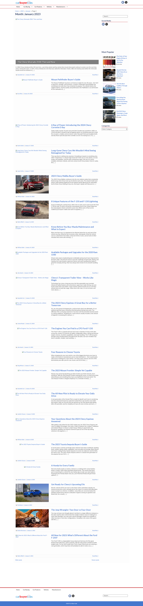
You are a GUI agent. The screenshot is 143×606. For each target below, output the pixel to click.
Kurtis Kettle (20, 145)
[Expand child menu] (31, 6)
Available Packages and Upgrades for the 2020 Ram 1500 (74, 253)
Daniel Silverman (21, 530)
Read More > (95, 74)
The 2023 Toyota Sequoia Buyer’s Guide (69, 444)
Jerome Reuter (21, 323)
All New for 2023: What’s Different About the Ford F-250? (74, 536)
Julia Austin (20, 273)
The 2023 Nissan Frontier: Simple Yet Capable (71, 370)
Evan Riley (20, 93)
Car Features (38, 6)
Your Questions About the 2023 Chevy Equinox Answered (72, 420)
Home (18, 6)
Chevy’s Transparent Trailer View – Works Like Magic (72, 278)
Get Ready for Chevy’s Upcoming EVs (68, 484)
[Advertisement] (57, 109)
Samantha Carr (21, 74)
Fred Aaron (20, 505)
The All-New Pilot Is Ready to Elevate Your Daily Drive (73, 394)
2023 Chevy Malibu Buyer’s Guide (66, 176)
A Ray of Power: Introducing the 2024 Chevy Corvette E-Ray (71, 126)
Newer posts (95, 560)
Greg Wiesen (20, 365)
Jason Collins (20, 171)
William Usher (20, 196)
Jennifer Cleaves (21, 414)
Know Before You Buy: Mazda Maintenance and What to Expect (72, 228)
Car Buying (27, 6)
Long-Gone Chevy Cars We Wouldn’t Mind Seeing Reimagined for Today (73, 151)
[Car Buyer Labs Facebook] (122, 2)
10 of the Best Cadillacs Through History (122, 85)
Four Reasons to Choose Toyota (65, 352)
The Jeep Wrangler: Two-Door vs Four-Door (71, 510)
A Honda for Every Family (62, 465)
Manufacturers (60, 6)
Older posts (18, 560)
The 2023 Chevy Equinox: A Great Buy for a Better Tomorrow (73, 304)
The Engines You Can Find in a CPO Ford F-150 (72, 328)
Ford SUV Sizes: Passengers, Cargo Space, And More (122, 113)
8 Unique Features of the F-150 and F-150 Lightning (74, 201)
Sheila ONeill (20, 222)
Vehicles (49, 6)
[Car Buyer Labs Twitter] (126, 2)
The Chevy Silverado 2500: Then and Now (36, 62)
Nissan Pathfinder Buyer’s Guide (65, 79)
